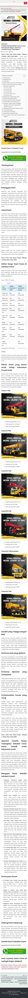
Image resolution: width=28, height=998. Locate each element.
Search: (9, 283)
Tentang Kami (6, 77)
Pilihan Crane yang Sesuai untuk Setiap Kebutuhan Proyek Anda (12, 85)
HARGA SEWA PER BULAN (21, 288)
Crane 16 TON (8, 89)
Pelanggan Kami (7, 79)
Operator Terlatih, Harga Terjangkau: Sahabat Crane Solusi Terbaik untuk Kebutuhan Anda (12, 105)
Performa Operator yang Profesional (12, 100)
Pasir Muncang (10, 968)
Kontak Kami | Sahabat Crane (11, 113)
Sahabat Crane (19, 67)
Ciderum (10, 965)
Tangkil (16, 968)
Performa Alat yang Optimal (10, 98)
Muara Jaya (24, 966)
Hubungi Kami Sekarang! (9, 111)
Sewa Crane (4, 43)
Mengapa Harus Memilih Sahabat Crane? (13, 108)
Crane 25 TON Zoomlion (10, 93)
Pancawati (4, 968)
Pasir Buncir (4, 965)
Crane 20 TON (8, 90)
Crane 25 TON (8, 92)
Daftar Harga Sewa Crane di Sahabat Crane (13, 82)
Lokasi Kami (6, 81)
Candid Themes (15, 994)
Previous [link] (20, 348)
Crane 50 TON (8, 95)
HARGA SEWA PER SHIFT (12, 288)
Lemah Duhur (17, 966)
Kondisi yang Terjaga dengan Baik (11, 96)
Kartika (11, 51)
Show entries (7, 280)
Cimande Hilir (4, 966)
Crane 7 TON (8, 87)
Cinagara (10, 966)
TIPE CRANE (4, 288)
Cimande (24, 965)
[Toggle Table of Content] (23, 76)
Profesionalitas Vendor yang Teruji (11, 101)
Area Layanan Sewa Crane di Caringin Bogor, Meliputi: (14, 115)
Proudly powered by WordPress (10, 993)
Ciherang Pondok (17, 965)
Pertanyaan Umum (8, 110)
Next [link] (24, 348)
